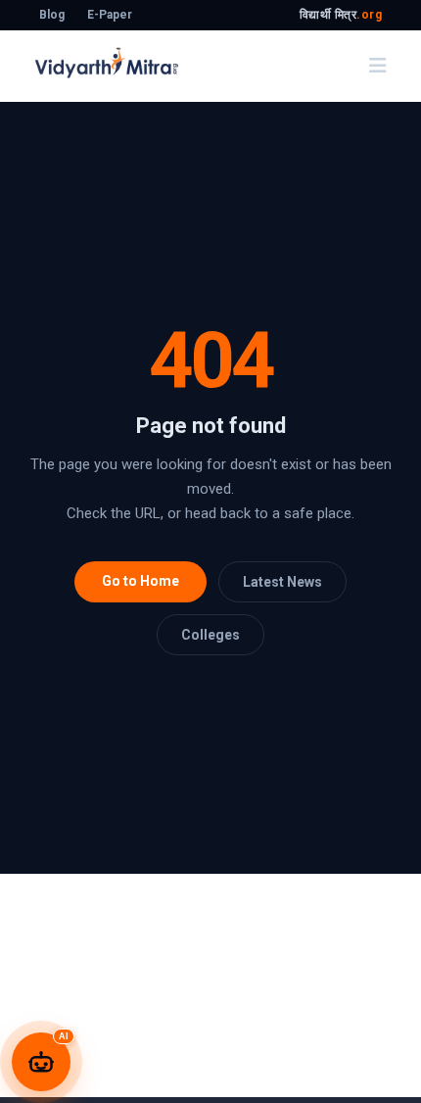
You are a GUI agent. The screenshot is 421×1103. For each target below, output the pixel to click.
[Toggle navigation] (377, 65)
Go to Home (140, 581)
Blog (52, 15)
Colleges (210, 635)
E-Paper (109, 15)
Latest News (282, 582)
